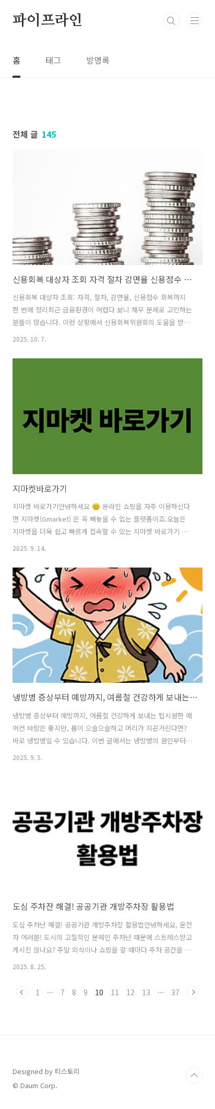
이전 (22, 992)
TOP (194, 1075)
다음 (193, 992)
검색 (171, 21)
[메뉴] (194, 20)
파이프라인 (47, 21)
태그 (53, 60)
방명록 (98, 60)
